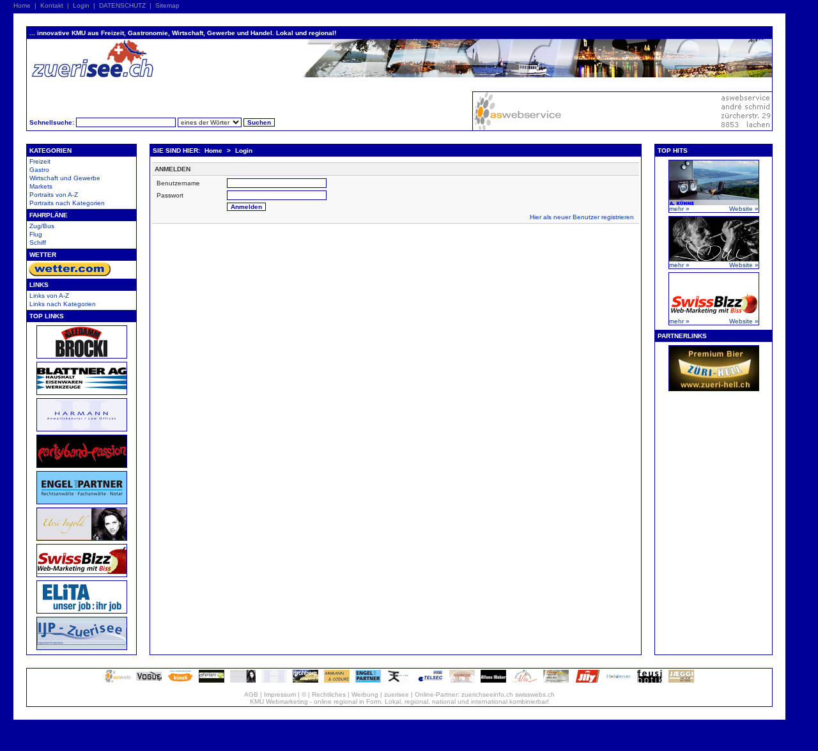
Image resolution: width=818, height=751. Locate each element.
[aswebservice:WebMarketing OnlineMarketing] (117, 680)
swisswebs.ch (535, 694)
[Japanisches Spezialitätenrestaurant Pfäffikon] (399, 680)
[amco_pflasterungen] (337, 680)
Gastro (39, 169)
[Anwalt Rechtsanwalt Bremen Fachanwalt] (368, 680)
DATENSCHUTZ (122, 5)
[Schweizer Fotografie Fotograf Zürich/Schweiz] (493, 680)
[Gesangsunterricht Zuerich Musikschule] (243, 680)
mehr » (679, 208)
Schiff (37, 242)
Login (81, 5)
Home (22, 5)
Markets (40, 186)
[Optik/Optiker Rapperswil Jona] (650, 680)
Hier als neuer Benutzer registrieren (582, 217)
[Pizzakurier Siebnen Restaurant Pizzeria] (524, 680)
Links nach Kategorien (62, 303)
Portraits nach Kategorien (67, 202)
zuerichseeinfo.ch (487, 694)
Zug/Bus (41, 225)
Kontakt (51, 5)
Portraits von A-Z (53, 194)
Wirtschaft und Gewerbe (64, 178)
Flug (35, 234)
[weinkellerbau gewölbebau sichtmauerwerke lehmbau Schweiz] (462, 680)
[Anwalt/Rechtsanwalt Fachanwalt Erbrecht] (274, 680)
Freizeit (39, 161)
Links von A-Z (49, 295)
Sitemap (167, 5)
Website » (744, 208)
